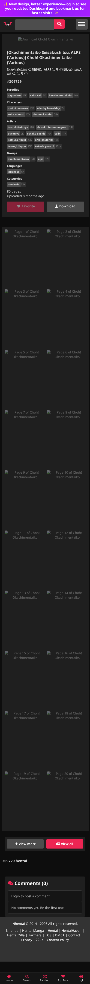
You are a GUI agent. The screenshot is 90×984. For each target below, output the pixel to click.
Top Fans (63, 980)
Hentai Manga (33, 930)
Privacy (26, 940)
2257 (39, 940)
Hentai (53, 930)
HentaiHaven (71, 930)
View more (27, 844)
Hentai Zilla (16, 935)
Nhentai (18, 923)
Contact (74, 935)
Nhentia (12, 930)
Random (45, 980)
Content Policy (58, 940)
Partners (35, 935)
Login (15, 896)
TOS (48, 935)
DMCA (60, 935)
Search (27, 980)
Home (9, 980)
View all (66, 844)
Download (66, 206)
